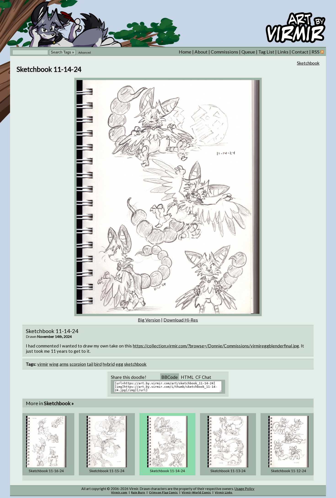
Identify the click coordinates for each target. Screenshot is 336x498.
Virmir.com (119, 492)
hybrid (109, 364)
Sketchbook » (59, 403)
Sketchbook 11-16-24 (46, 470)
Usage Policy (244, 489)
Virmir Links (223, 492)
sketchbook (135, 364)
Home (185, 51)
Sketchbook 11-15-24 (106, 470)
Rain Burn (138, 492)
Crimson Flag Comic (163, 492)
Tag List (266, 51)
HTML (187, 377)
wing (54, 364)
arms (64, 364)
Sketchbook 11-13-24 (228, 470)
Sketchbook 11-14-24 (167, 470)
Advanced (84, 52)
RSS (316, 51)
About (201, 51)
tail (90, 364)
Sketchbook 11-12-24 (288, 470)
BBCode (169, 377)
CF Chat (203, 377)
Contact (300, 51)
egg (119, 364)
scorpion (77, 364)
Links (282, 51)
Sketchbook (308, 63)
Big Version (149, 320)
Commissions (224, 51)
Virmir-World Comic (196, 492)
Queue (248, 51)
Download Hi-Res (180, 320)
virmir (42, 364)
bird (98, 364)
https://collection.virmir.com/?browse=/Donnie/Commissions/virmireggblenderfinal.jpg (216, 345)
